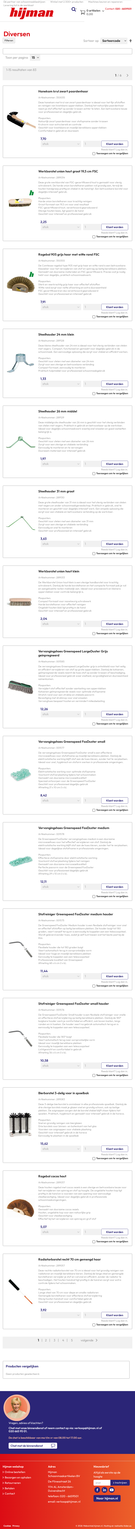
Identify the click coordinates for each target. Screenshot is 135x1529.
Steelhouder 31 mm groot (56, 491)
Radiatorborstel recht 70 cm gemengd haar (69, 1259)
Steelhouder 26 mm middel (57, 411)
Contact (10, 1493)
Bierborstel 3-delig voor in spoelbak (63, 1093)
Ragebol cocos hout (52, 1176)
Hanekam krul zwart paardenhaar (63, 91)
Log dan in (121, 149)
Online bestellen (15, 1472)
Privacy (16, 1525)
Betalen (10, 1488)
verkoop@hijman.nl (68, 1501)
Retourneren (13, 1483)
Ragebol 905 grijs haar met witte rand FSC (68, 254)
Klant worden (114, 144)
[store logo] (32, 13)
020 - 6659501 (69, 1496)
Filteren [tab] (9, 40)
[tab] (21, 1467)
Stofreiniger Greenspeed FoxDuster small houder (73, 1004)
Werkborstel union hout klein (58, 571)
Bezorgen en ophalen (18, 1477)
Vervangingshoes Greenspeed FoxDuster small (71, 742)
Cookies (7, 1525)
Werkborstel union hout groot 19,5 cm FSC (68, 171)
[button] (83, 153)
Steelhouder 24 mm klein (56, 334)
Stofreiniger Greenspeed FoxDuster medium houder (75, 914)
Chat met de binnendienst (27, 1445)
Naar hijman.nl (107, 1498)
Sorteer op (91, 41)
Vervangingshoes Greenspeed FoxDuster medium (73, 828)
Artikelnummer (46, 97)
